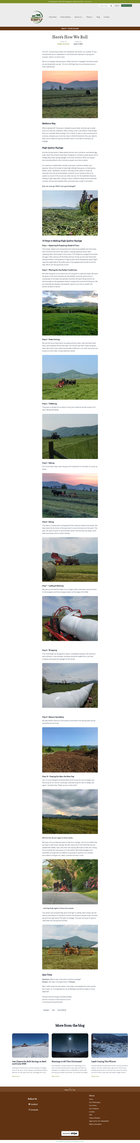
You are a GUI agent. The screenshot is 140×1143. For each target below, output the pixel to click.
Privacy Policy (64, 1138)
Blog (98, 17)
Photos (89, 17)
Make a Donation (95, 1124)
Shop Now (52, 17)
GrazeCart (81, 1141)
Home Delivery (65, 17)
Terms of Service (74, 1138)
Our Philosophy (94, 1102)
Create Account (126, 5)
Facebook (34, 1104)
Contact (106, 17)
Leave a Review (94, 1118)
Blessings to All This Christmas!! (67, 1061)
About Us (78, 17)
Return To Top (70, 1090)
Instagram (34, 1110)
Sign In (117, 5)
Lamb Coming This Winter (103, 1061)
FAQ (90, 1115)
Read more (16, 1076)
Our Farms (93, 1105)
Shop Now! (88, 1)
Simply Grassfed (63, 44)
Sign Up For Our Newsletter (99, 1121)
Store (91, 1099)
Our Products (94, 1109)
